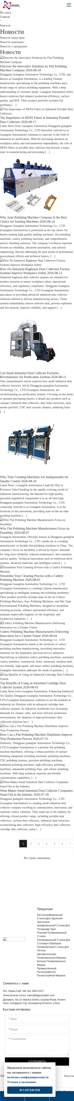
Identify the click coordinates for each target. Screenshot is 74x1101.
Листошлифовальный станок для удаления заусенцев (50, 918)
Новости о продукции (13, 46)
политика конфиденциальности (28, 1077)
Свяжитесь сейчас (37, 892)
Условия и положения (21, 1082)
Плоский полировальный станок (52, 934)
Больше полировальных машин (51, 963)
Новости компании (12, 42)
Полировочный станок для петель (53, 949)
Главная (5, 16)
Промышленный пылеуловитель (46, 970)
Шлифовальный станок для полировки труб (53, 927)
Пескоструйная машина (51, 975)
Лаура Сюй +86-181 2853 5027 (26, 991)
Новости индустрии (12, 37)
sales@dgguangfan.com (40, 995)
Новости (69, 1075)
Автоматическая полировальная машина (51, 956)
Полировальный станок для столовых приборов (53, 942)
